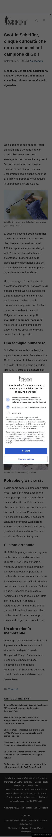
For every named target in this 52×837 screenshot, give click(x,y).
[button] (26, 413)
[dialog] (26, 418)
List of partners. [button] (32, 428)
